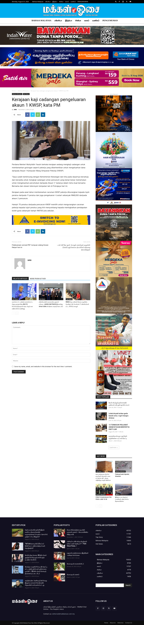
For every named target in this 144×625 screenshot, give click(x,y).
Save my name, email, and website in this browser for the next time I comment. (43, 366)
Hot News (26, 94)
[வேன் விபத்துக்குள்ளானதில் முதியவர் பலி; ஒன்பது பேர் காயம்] (101, 405)
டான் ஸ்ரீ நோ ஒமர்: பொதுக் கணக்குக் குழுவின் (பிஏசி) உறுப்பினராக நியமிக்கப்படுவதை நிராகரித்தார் (73, 247)
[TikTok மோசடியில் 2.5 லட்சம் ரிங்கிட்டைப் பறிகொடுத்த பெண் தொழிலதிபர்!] (17, 546)
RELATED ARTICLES (20, 279)
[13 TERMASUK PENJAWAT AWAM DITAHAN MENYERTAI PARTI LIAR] (101, 428)
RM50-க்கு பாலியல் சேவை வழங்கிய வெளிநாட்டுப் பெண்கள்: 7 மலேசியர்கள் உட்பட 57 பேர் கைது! (77, 304)
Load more (113, 447)
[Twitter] (126, 1)
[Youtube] (130, 1)
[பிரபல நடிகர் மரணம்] (59, 577)
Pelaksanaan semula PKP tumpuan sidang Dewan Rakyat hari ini (30, 246)
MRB (15, 109)
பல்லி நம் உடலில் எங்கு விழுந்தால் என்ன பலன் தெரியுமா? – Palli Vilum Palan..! (77, 544)
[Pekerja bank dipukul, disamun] (123, 466)
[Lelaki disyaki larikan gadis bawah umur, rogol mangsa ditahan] (101, 416)
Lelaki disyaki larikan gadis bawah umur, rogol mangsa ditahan (118, 416)
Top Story (98, 471)
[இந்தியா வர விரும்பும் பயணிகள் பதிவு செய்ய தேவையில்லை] (123, 489)
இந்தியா (54, 2)
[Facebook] (119, 1)
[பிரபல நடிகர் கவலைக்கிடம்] (59, 566)
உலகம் (67, 2)
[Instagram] (123, 1)
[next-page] (17, 313)
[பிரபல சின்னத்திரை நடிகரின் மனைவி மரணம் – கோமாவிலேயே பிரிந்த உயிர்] (59, 533)
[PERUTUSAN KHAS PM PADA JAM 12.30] (104, 489)
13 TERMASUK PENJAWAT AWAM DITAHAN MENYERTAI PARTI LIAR (119, 427)
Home (14, 91)
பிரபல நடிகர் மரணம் (73, 574)
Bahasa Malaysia (37, 2)
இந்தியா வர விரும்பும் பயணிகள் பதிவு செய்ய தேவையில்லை (122, 499)
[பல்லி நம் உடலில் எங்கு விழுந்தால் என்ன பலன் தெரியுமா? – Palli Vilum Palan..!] (59, 544)
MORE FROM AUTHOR (38, 279)
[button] (116, 1)
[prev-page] (13, 313)
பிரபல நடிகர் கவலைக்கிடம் (75, 564)
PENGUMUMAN (83, 2)
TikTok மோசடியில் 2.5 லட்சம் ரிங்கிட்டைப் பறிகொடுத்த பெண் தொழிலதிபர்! (35, 546)
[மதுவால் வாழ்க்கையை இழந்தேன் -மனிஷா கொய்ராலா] (59, 556)
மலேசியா (48, 2)
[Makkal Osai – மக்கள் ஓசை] (72, 10)
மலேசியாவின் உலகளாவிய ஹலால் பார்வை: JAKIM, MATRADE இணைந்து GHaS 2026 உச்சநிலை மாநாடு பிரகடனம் (51, 304)
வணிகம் (73, 2)
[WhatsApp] (38, 114)
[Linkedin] (43, 114)
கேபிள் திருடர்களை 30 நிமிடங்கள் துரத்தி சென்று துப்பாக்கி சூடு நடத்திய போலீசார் (36, 557)
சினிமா (61, 2)
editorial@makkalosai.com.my (63, 614)
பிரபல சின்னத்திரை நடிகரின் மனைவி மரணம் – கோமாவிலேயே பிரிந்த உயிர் (77, 532)
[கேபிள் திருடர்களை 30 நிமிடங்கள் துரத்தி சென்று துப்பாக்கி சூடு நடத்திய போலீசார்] (17, 558)
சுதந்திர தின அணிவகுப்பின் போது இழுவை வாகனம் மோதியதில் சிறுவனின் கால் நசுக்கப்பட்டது (36, 583)
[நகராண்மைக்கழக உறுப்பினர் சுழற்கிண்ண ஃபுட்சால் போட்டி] (101, 439)
